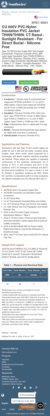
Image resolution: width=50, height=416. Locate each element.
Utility (4, 362)
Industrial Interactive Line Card (13, 381)
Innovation (6, 367)
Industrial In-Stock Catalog (12, 384)
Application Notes (8, 376)
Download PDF (9, 82)
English (5, 403)
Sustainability (7, 369)
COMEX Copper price (10, 379)
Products (5, 12)
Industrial (14, 12)
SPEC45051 (6, 14)
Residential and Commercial (12, 364)
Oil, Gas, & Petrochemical (29, 12)
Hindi (4, 409)
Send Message (27, 407)
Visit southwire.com (9, 352)
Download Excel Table (28, 82)
